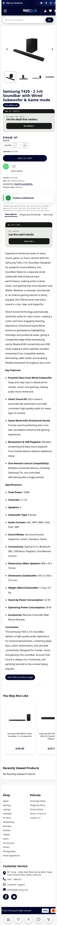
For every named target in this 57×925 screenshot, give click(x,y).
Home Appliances (11, 855)
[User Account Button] (28, 919)
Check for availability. (23, 184)
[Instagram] (41, 3)
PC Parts (7, 817)
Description (11, 214)
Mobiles (7, 830)
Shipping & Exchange (30, 214)
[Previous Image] (7, 49)
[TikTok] (51, 3)
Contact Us (35, 817)
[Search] (49, 19)
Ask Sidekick (29, 126)
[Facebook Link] (6, 897)
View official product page (20, 677)
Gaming (7, 805)
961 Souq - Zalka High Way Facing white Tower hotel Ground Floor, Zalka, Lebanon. (29, 873)
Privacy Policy (36, 809)
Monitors (7, 826)
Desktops (7, 813)
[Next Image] (52, 49)
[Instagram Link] (14, 897)
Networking (8, 822)
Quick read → (29, 241)
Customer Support (16, 884)
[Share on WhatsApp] (6, 166)
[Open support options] (38, 919)
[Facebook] (46, 3)
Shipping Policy (37, 805)
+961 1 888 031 (14, 879)
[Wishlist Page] (18, 919)
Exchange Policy (38, 801)
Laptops (7, 809)
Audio (6, 838)
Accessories (8, 843)
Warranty (48, 214)
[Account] (45, 11)
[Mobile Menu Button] (5, 11)
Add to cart (25, 158)
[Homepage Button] (8, 919)
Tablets (6, 834)
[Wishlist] (50, 11)
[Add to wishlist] (14, 166)
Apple (6, 801)
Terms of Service (38, 813)
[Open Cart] (48, 919)
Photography (9, 851)
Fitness (6, 847)
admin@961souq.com (17, 889)
